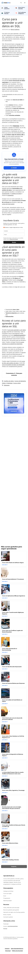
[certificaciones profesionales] (14, 413)
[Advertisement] (14, 68)
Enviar (14, 242)
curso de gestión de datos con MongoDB (13, 364)
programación (6, 193)
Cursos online (17, 383)
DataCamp (16, 126)
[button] (21, 3)
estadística (10, 195)
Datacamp (6, 385)
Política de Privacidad (14, 239)
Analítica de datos (9, 381)
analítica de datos (16, 193)
